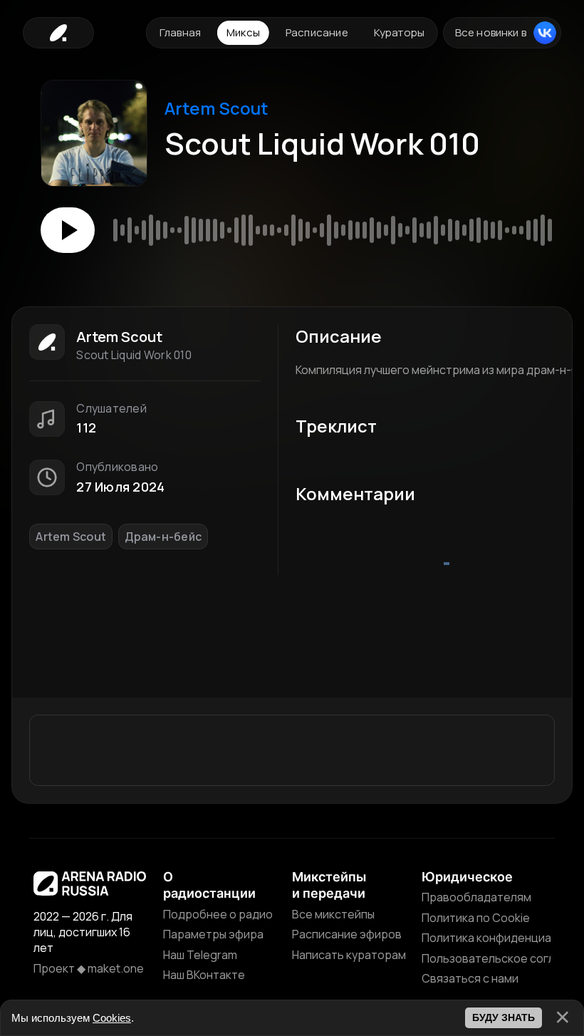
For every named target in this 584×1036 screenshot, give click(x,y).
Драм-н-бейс (163, 536)
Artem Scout (216, 108)
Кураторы (399, 32)
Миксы (243, 32)
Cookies (112, 1018)
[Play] (68, 230)
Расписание (317, 32)
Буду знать (503, 1017)
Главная (180, 32)
